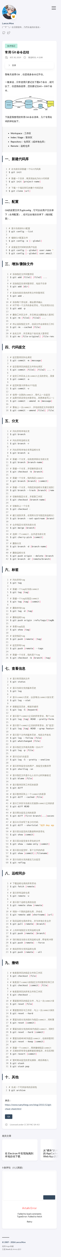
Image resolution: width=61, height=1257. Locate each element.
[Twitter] (8, 33)
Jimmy (15, 1249)
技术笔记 (11, 46)
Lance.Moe (8, 23)
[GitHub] (4, 33)
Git (8, 1116)
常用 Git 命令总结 (17, 52)
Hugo (8, 1246)
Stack (8, 1249)
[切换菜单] (54, 7)
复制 (50, 170)
